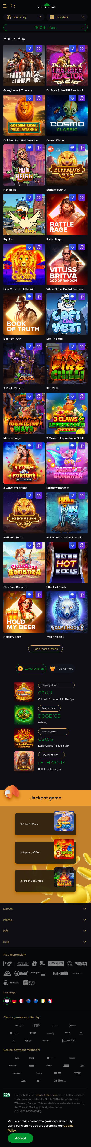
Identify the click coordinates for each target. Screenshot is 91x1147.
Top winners (65, 669)
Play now (24, 55)
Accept (20, 1138)
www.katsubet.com (46, 1095)
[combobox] (24, 17)
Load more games (45, 649)
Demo (24, 66)
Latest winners (34, 669)
